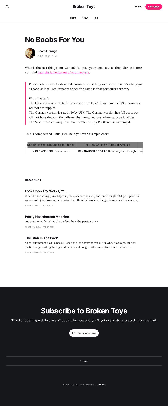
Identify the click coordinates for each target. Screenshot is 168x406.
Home (73, 17)
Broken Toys (84, 7)
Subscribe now (86, 333)
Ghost (102, 384)
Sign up (84, 361)
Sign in (138, 6)
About (85, 17)
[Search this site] (7, 6)
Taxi (95, 17)
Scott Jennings (47, 51)
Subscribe (153, 6)
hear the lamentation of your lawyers (63, 72)
